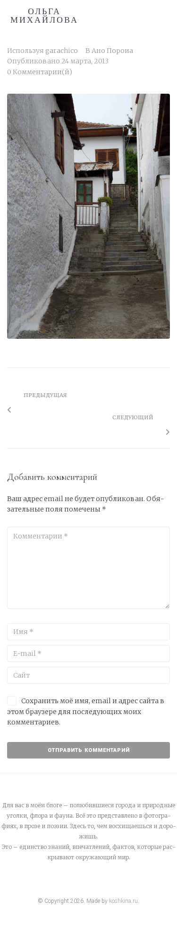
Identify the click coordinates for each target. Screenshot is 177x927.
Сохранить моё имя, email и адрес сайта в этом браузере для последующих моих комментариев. (85, 711)
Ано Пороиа (112, 50)
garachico (61, 50)
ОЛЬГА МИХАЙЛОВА (44, 16)
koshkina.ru (123, 901)
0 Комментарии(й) (39, 72)
